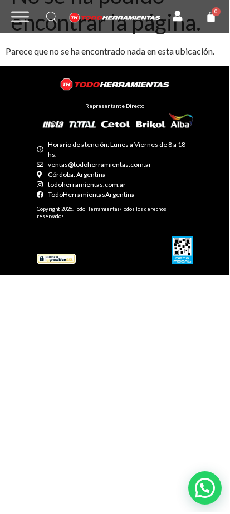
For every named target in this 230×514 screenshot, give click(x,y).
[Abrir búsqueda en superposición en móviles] (51, 17)
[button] (205, 488)
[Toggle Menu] (20, 16)
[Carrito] (211, 16)
